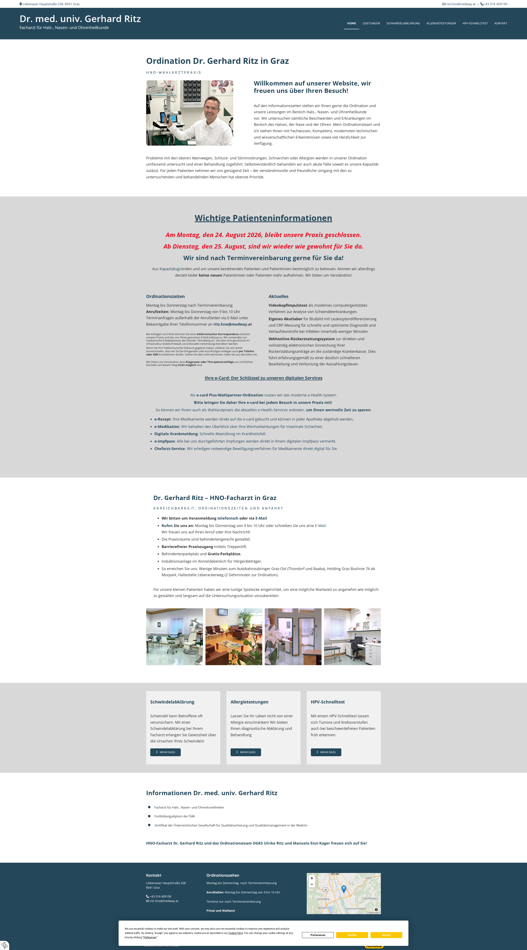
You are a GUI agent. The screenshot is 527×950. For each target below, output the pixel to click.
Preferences (317, 935)
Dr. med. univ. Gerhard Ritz (80, 18)
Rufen (167, 525)
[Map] (344, 893)
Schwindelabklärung (403, 23)
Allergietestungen (441, 23)
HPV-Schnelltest (475, 23)
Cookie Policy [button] (235, 933)
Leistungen (371, 23)
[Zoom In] (312, 878)
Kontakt (500, 23)
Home (351, 23)
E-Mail (261, 518)
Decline (352, 935)
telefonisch (227, 518)
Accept (386, 935)
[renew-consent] (4, 945)
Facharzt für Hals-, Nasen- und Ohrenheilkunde (64, 27)
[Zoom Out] (312, 884)
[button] (165, 752)
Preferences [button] (149, 937)
